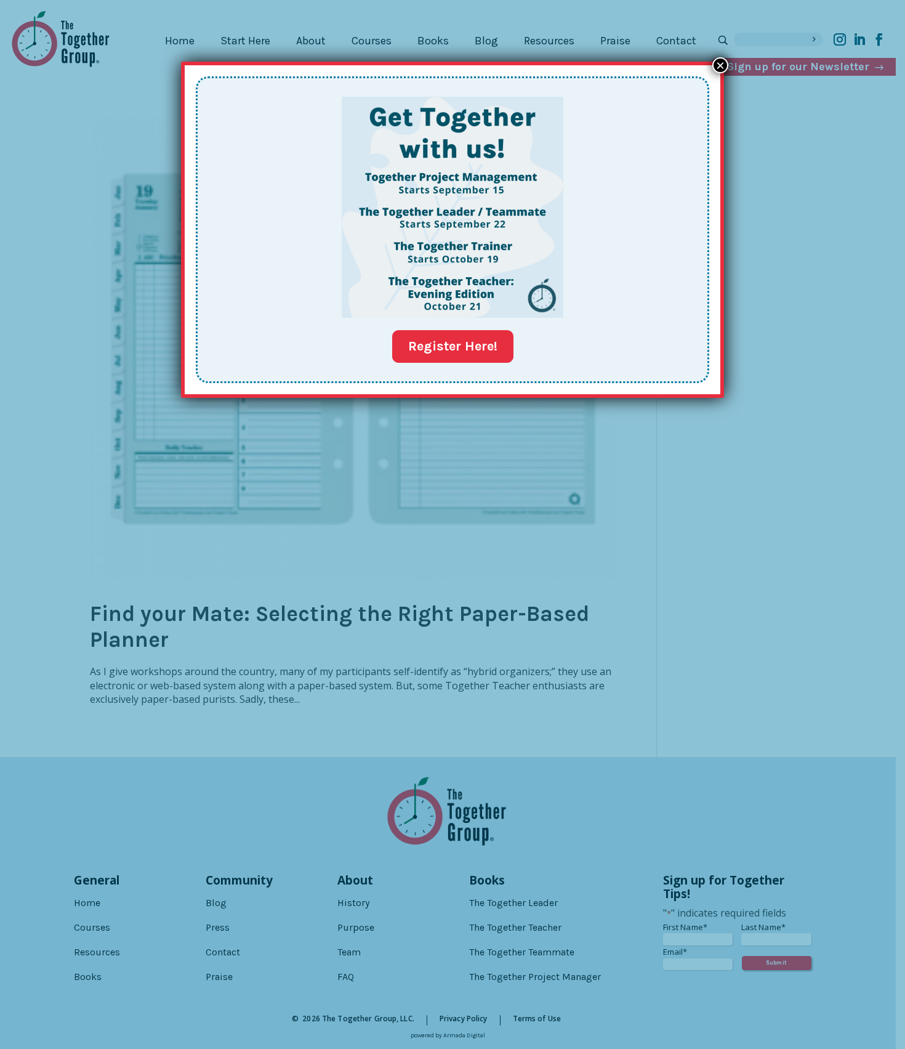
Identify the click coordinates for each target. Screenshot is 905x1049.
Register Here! (452, 346)
